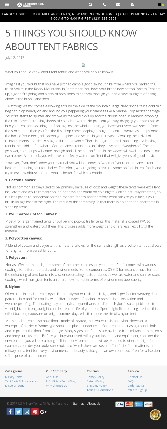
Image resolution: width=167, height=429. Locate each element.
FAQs (131, 381)
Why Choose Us (56, 385)
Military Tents (13, 377)
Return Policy (95, 381)
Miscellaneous (14, 385)
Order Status (136, 385)
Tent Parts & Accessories (21, 381)
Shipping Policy (97, 385)
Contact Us (135, 377)
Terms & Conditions (100, 390)
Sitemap (78, 403)
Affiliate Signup (137, 390)
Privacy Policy (95, 377)
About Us (52, 377)
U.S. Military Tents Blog (60, 381)
